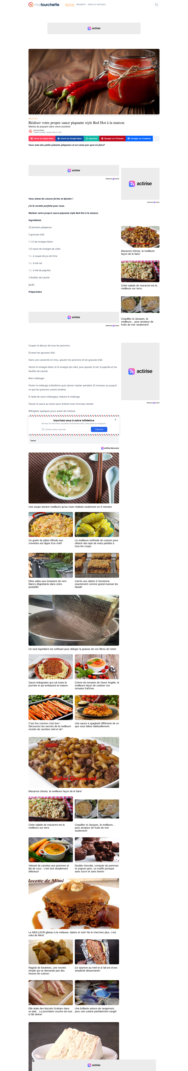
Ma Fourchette (39, 130)
